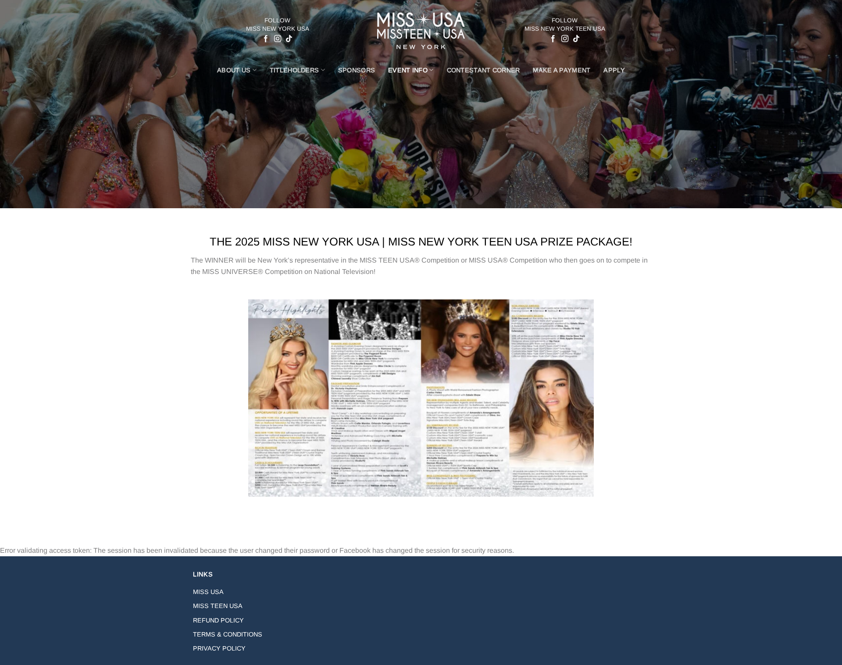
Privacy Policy (219, 648)
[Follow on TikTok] (288, 39)
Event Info (408, 70)
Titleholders (294, 70)
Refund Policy (218, 620)
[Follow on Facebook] (265, 39)
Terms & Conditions (227, 634)
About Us (233, 70)
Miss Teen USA (218, 605)
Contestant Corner (483, 70)
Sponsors (356, 70)
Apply (613, 70)
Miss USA (208, 591)
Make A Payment (561, 70)
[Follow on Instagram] (277, 39)
